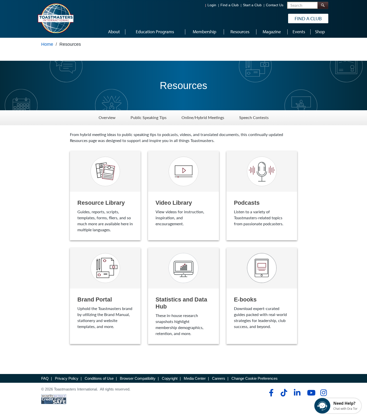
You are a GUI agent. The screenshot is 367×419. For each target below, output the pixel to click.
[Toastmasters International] (55, 18)
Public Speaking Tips (149, 117)
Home (47, 44)
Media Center (195, 378)
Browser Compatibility (138, 378)
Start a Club (252, 5)
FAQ (45, 378)
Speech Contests (254, 117)
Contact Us (274, 5)
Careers (218, 378)
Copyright (170, 378)
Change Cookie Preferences (254, 378)
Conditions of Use (99, 378)
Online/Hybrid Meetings (203, 117)
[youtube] (310, 392)
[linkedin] (297, 392)
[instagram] (323, 392)
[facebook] (270, 392)
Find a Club (229, 5)
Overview (107, 117)
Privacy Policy (66, 378)
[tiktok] (283, 392)
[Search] (322, 5)
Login (211, 5)
